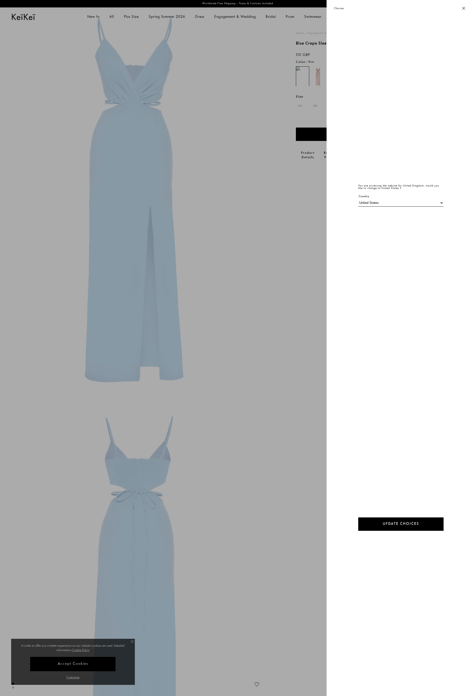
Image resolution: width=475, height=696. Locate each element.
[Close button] (463, 8)
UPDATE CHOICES (401, 524)
